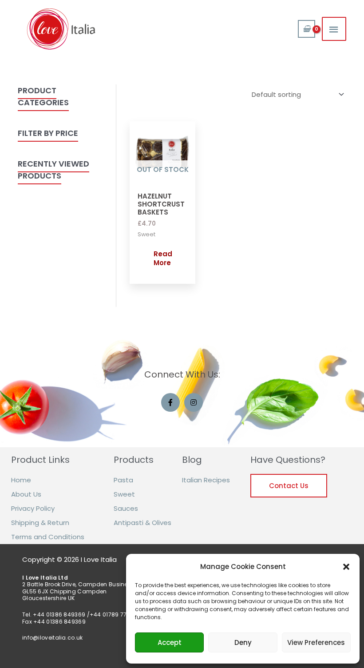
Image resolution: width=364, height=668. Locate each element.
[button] (346, 566)
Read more (163, 258)
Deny (243, 642)
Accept (170, 642)
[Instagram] (193, 402)
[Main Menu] (334, 29)
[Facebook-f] (170, 402)
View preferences (316, 642)
